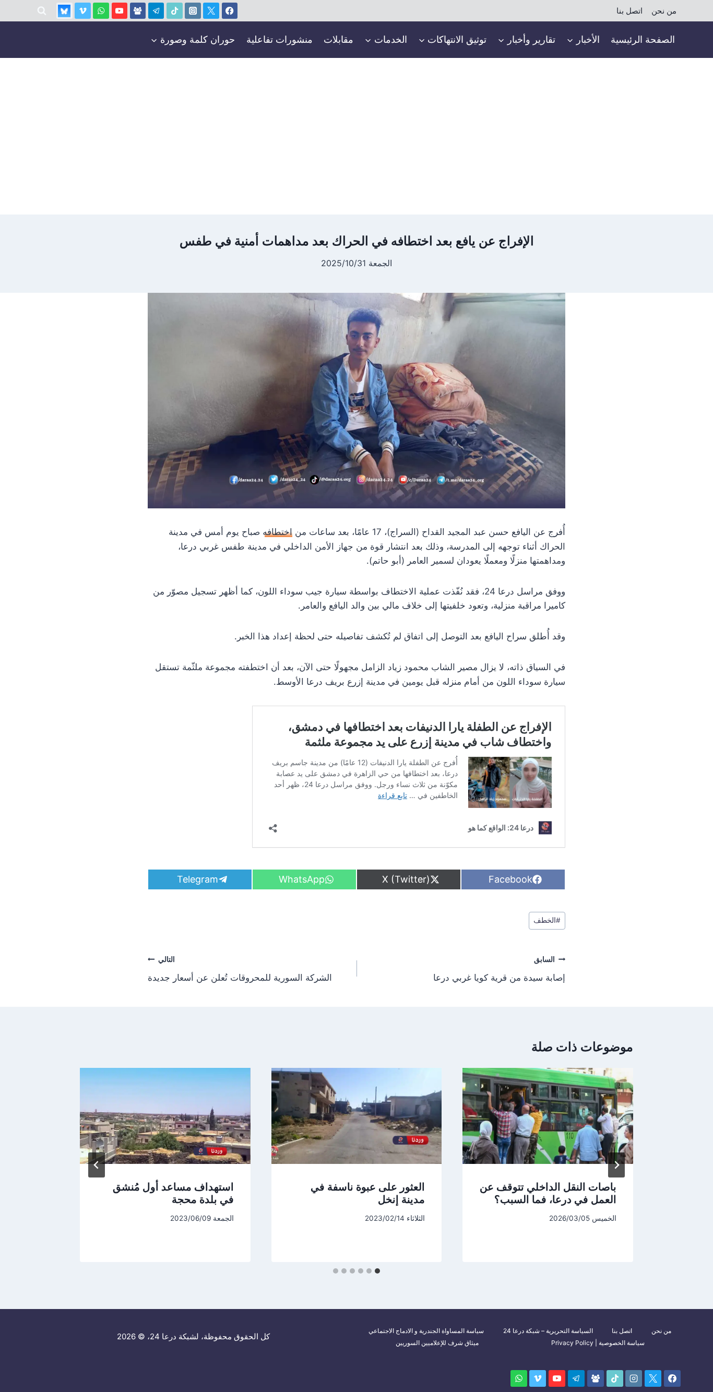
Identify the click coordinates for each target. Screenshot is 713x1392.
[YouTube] (120, 11)
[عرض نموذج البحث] (41, 11)
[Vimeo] (83, 11)
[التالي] (96, 1164)
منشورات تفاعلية (279, 39)
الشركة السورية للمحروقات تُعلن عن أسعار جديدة (240, 969)
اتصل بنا (629, 11)
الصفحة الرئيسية (643, 39)
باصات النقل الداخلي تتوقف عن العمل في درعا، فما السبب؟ (548, 1193)
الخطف (547, 920)
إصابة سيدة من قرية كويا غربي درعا (499, 969)
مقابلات (338, 39)
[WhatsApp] (101, 11)
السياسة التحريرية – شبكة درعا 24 (548, 1331)
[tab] (377, 1271)
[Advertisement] (356, 136)
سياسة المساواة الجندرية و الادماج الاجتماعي (426, 1331)
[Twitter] (211, 11)
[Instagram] (193, 11)
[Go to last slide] (616, 1164)
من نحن (663, 11)
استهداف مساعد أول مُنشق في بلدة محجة (173, 1193)
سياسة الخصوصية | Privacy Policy (598, 1343)
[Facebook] (230, 11)
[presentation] (547, 1116)
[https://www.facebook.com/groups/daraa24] (138, 11)
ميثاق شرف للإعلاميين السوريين (437, 1343)
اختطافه (277, 532)
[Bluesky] (64, 11)
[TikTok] (175, 11)
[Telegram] (156, 11)
